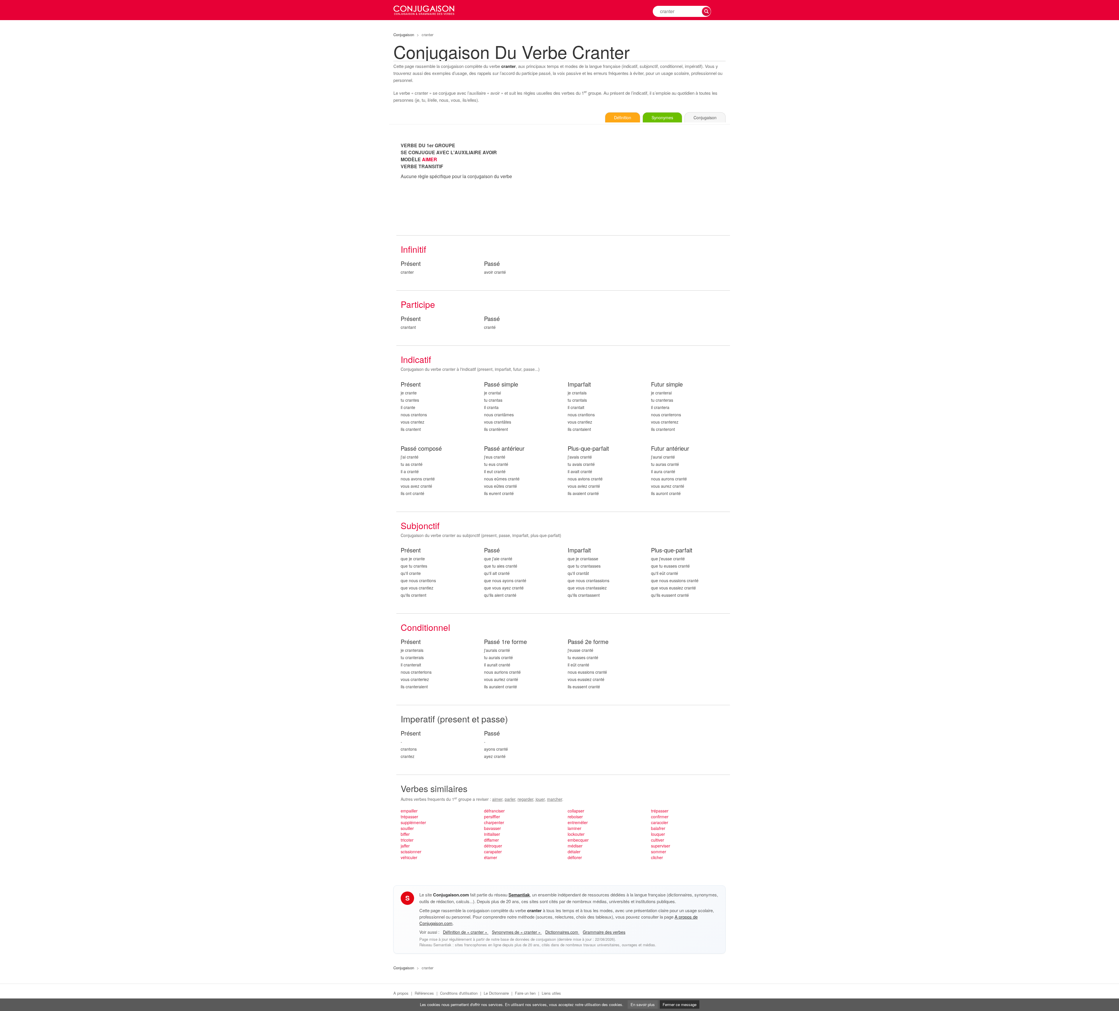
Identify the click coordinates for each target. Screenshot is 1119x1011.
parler (510, 799)
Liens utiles (551, 993)
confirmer (659, 816)
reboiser (575, 816)
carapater (493, 851)
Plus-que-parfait (588, 448)
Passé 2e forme (588, 642)
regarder (525, 799)
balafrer (658, 828)
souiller (407, 828)
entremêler (578, 822)
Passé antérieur (504, 448)
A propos (401, 993)
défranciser (494, 811)
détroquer (493, 846)
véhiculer (409, 857)
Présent (411, 264)
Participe (418, 304)
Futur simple (667, 384)
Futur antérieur (670, 448)
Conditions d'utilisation (459, 993)
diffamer (491, 840)
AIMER (429, 159)
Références (424, 993)
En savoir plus (643, 1004)
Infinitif (413, 249)
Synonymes (662, 117)
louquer (658, 834)
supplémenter (413, 822)
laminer (574, 828)
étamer (490, 857)
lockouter (576, 834)
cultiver (657, 840)
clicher (657, 857)
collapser (576, 811)
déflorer (575, 857)
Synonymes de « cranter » (517, 932)
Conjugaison (403, 34)
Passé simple (501, 384)
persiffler (492, 816)
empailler (409, 811)
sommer (658, 851)
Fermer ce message (679, 1004)
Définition (622, 117)
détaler (574, 851)
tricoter (407, 840)
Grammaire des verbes (604, 932)
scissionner (411, 851)
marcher (554, 799)
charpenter (494, 822)
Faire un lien (525, 993)
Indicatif (416, 359)
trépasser (409, 816)
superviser (660, 846)
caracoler (659, 822)
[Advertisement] (647, 183)
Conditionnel (425, 627)
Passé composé (421, 448)
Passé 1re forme (505, 642)
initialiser (492, 834)
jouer (540, 799)
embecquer (578, 840)
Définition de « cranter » (465, 932)
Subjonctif (420, 525)
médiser (575, 846)
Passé (492, 264)
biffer (405, 834)
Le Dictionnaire (496, 993)
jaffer (405, 846)
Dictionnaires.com (562, 932)
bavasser (492, 828)
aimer (497, 799)
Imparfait (579, 384)
